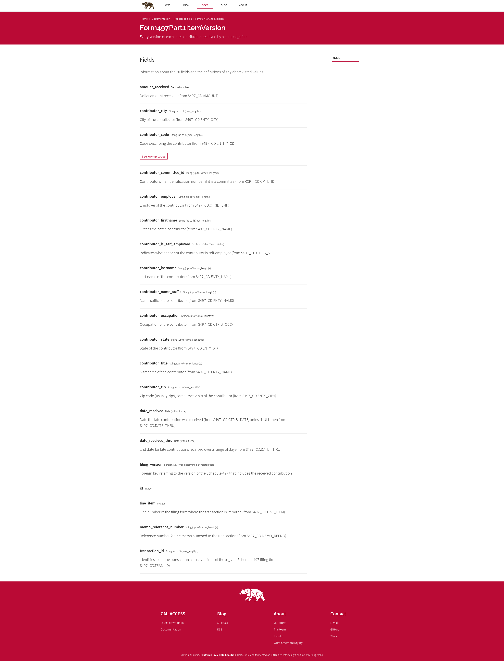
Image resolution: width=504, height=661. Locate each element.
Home (144, 18)
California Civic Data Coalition (218, 655)
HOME (166, 5)
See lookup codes (153, 156)
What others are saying (288, 643)
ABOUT (243, 5)
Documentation (161, 18)
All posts (222, 623)
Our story (279, 623)
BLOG (224, 5)
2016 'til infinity (191, 655)
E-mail (334, 623)
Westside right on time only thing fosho (301, 655)
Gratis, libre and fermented (252, 655)
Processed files (183, 18)
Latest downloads (172, 623)
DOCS (205, 5)
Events (278, 636)
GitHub (334, 629)
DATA (186, 5)
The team (280, 629)
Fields (336, 58)
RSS (219, 629)
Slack (333, 636)
